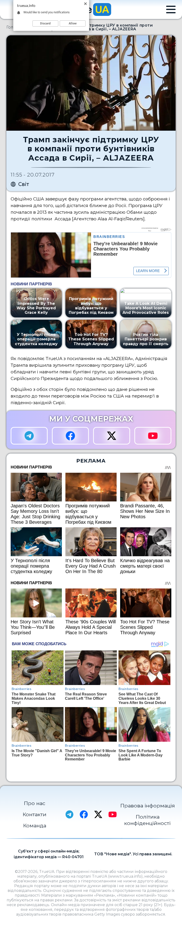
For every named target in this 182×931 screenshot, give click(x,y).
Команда (34, 825)
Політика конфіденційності (147, 820)
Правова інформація (147, 805)
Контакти (34, 814)
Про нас (34, 803)
